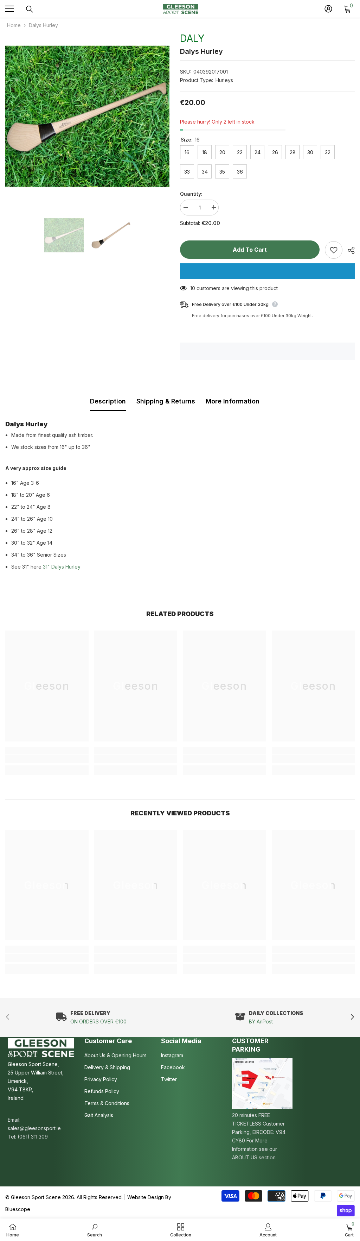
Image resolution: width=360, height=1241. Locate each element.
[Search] (29, 9)
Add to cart (250, 249)
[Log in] (328, 8)
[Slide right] (352, 1017)
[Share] (348, 250)
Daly (192, 38)
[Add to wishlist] (333, 250)
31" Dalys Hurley (62, 567)
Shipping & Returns (165, 401)
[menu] (9, 9)
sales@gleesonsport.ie (34, 1128)
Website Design (145, 1197)
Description (108, 401)
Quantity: (191, 194)
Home (14, 25)
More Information (232, 401)
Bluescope (17, 1209)
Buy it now (267, 271)
